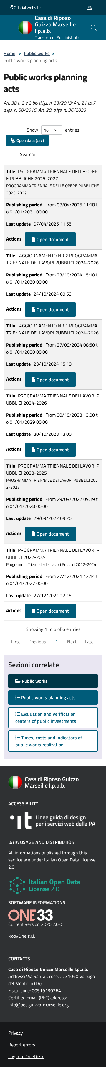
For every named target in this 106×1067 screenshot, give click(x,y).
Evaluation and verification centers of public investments (45, 717)
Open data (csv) (29, 140)
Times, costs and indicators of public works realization (48, 741)
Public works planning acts (53, 697)
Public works (37, 53)
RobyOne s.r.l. (21, 936)
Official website (27, 7)
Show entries (53, 129)
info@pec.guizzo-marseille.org (38, 1004)
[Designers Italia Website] (53, 820)
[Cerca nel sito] (93, 27)
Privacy (15, 1032)
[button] (90, 7)
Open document (52, 239)
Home (9, 53)
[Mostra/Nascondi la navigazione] (11, 27)
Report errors (21, 1044)
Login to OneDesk (26, 1056)
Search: (27, 154)
